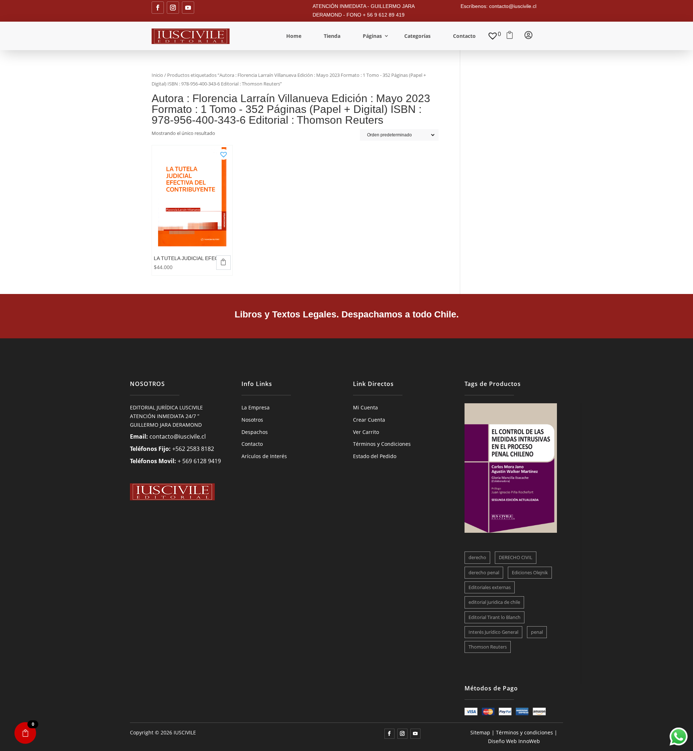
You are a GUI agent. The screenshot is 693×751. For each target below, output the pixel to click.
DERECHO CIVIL (515, 557)
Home (293, 35)
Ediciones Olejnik (530, 572)
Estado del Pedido (374, 456)
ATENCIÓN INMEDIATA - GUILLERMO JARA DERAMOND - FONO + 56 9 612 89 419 (363, 10)
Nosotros (252, 419)
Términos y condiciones (524, 732)
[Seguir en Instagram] (173, 7)
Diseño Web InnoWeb (514, 741)
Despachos (254, 432)
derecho (477, 557)
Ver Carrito (366, 432)
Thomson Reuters (487, 647)
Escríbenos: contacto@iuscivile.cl (498, 6)
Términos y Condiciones (382, 443)
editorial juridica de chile (494, 602)
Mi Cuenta (365, 407)
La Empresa (255, 407)
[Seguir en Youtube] (188, 7)
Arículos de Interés (264, 456)
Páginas (372, 35)
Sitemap (480, 732)
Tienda (332, 35)
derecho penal (483, 572)
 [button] (223, 262)
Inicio (157, 75)
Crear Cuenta (369, 419)
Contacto (464, 35)
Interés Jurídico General (493, 632)
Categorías (417, 35)
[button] (223, 152)
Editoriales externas (489, 587)
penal (537, 632)
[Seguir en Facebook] (158, 7)
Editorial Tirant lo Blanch (494, 617)
